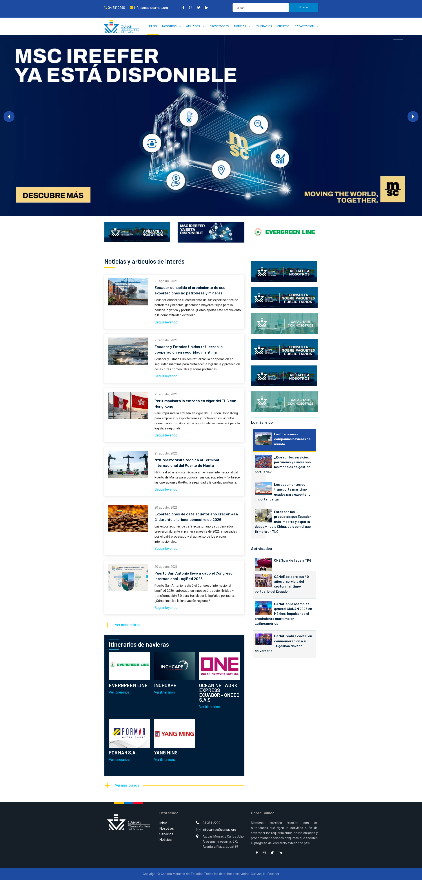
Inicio (153, 26)
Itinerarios (264, 26)
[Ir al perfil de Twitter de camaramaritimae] (198, 7)
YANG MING (166, 752)
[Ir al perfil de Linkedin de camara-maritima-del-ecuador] (206, 7)
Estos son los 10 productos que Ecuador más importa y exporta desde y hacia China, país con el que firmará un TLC (283, 521)
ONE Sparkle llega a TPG (292, 560)
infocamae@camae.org (219, 829)
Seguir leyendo (166, 322)
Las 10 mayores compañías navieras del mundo (292, 439)
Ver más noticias (127, 625)
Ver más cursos (127, 785)
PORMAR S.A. (123, 752)
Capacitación (304, 26)
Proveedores (219, 26)
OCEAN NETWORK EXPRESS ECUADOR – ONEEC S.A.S (219, 692)
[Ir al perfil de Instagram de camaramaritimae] (190, 7)
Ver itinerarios (119, 692)
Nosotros (169, 26)
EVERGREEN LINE (128, 685)
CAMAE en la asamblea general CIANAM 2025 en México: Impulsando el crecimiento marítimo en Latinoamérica (283, 614)
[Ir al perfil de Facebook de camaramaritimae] (183, 7)
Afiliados (193, 26)
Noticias (240, 26)
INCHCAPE (165, 685)
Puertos (283, 26)
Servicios (166, 834)
